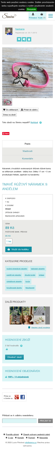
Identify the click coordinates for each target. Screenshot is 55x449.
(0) (41, 17)
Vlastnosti (27, 151)
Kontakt (20, 437)
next (47, 315)
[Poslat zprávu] (24, 39)
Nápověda (43, 437)
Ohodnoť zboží (14, 357)
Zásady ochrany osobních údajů (36, 434)
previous (7, 315)
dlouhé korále (30, 275)
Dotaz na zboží (9, 114)
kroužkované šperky (14, 288)
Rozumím (31, 9)
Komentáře (27, 158)
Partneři (31, 437)
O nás (10, 437)
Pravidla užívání (12, 434)
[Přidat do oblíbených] (19, 39)
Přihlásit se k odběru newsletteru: (18, 415)
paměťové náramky (14, 275)
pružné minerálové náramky (17, 268)
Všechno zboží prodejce (40, 327)
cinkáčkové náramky (14, 281)
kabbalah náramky (38, 268)
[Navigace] (50, 15)
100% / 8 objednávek (18, 376)
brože (28, 281)
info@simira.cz (31, 442)
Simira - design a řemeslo (9, 16)
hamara (19, 29)
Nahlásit (34, 122)
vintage (41, 275)
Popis (27, 143)
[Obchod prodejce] (29, 39)
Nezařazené (30, 288)
